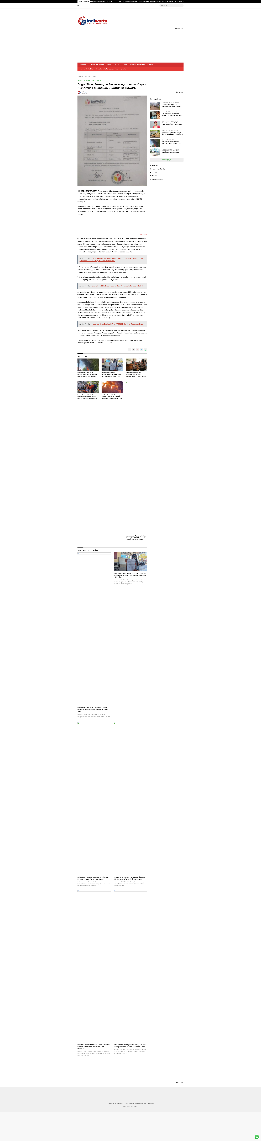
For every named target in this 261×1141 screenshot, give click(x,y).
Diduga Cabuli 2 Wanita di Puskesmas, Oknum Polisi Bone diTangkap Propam (172, 114)
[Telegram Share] (141, 349)
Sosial (125, 65)
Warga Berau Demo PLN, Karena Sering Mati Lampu (171, 152)
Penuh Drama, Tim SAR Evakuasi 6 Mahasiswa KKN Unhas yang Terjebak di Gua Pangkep (87, 397)
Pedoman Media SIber (86, 69)
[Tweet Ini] (133, 349)
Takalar (98, 81)
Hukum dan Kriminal (97, 65)
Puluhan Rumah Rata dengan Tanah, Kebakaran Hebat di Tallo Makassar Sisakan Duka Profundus (112, 397)
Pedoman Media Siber (137, 65)
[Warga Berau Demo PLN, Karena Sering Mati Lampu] (155, 152)
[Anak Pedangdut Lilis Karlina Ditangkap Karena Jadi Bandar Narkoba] (155, 124)
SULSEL (93, 81)
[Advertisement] (130, 47)
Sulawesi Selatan (157, 179)
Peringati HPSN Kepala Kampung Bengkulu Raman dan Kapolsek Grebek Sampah (172, 105)
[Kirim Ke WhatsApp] (145, 349)
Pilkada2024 (81, 81)
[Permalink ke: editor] (79, 92)
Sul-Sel (116, 65)
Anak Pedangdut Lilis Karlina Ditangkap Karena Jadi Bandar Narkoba (172, 124)
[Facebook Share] (129, 349)
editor (83, 92)
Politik (109, 65)
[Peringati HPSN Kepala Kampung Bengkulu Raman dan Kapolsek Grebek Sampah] (155, 106)
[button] (181, 5)
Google (154, 172)
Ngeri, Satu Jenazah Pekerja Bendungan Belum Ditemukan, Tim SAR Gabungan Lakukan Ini (172, 133)
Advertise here (179, 29)
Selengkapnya (166, 160)
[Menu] (78, 5)
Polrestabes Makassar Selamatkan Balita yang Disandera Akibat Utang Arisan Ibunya (182, 1)
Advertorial (82, 65)
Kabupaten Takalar (158, 169)
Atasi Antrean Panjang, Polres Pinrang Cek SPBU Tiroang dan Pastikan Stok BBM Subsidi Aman (136, 538)
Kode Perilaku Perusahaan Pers (107, 69)
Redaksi (150, 65)
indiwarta (155, 166)
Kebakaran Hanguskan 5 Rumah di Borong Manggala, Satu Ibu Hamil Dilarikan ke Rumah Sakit (87, 374)
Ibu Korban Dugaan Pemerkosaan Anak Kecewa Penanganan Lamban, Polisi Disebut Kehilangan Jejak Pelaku (106, 1)
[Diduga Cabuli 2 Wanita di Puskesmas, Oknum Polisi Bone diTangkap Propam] (155, 115)
